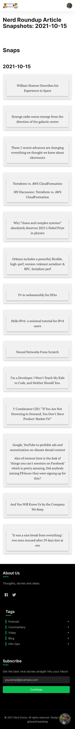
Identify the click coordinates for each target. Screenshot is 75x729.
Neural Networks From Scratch (37, 352)
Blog (11, 638)
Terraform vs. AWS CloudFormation (37, 183)
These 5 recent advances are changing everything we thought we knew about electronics (37, 153)
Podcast (13, 621)
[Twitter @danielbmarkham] (14, 594)
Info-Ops (14, 644)
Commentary (16, 627)
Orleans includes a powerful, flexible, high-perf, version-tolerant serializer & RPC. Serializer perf (37, 264)
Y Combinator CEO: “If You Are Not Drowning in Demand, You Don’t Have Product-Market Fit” (37, 414)
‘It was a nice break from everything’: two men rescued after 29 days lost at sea (37, 540)
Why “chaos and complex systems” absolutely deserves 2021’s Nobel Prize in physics (37, 228)
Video (12, 632)
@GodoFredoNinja (37, 721)
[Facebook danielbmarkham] (6, 594)
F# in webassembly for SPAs (37, 295)
